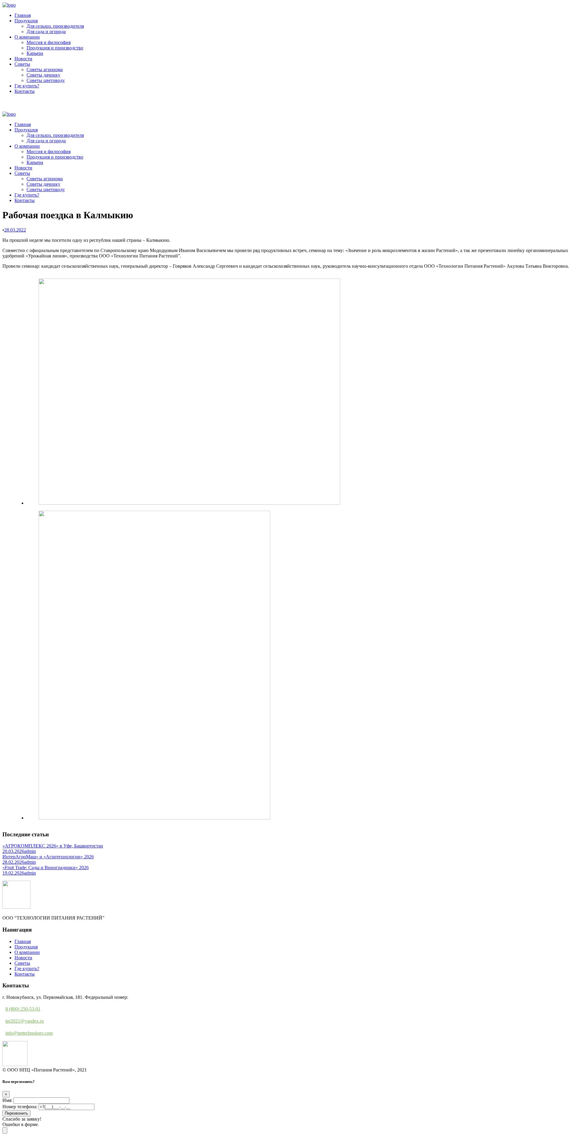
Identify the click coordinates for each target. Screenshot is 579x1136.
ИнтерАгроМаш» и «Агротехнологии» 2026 (48, 856)
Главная (22, 15)
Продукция (26, 20)
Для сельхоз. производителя (55, 26)
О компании (27, 36)
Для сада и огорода (46, 31)
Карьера (35, 53)
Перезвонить (16, 1113)
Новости (23, 58)
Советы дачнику (43, 74)
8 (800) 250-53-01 (22, 1008)
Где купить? (26, 85)
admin (30, 851)
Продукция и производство (55, 47)
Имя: (7, 1100)
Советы (22, 64)
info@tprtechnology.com (29, 1033)
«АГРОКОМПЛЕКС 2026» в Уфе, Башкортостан (52, 845)
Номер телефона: (19, 1106)
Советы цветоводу (46, 80)
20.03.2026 (13, 851)
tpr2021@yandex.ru (24, 1021)
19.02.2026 (13, 873)
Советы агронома (45, 69)
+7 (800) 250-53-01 (24, 106)
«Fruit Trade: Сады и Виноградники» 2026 (45, 867)
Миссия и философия (49, 42)
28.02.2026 (13, 862)
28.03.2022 (15, 229)
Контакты (24, 91)
